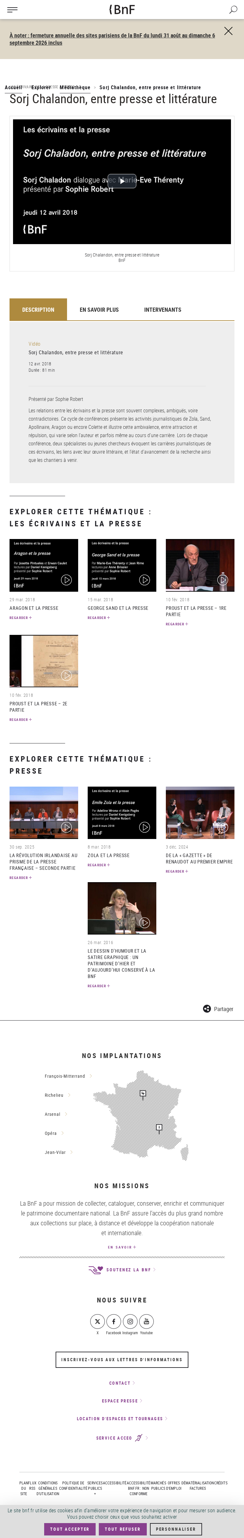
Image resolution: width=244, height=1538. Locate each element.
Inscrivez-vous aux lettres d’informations (121, 1359)
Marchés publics (158, 1485)
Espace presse (120, 1401)
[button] (218, 1008)
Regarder (19, 617)
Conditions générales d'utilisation (48, 1488)
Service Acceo (115, 1438)
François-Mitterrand (65, 1076)
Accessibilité (115, 1482)
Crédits (220, 1482)
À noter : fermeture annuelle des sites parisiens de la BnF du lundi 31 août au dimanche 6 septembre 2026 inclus (112, 38)
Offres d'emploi (173, 1485)
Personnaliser (176, 1529)
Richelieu (54, 1095)
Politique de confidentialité (73, 1485)
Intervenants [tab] (162, 309)
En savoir (120, 1247)
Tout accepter (70, 1529)
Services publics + (95, 1488)
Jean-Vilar (55, 1152)
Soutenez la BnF (128, 1270)
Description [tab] (38, 309)
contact (120, 1383)
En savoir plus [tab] (99, 309)
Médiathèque (75, 87)
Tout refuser (122, 1529)
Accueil (13, 87)
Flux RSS (32, 1485)
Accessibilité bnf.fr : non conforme (139, 1488)
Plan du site (23, 1488)
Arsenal (52, 1114)
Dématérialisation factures (197, 1485)
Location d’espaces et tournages (120, 1418)
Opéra (51, 1133)
